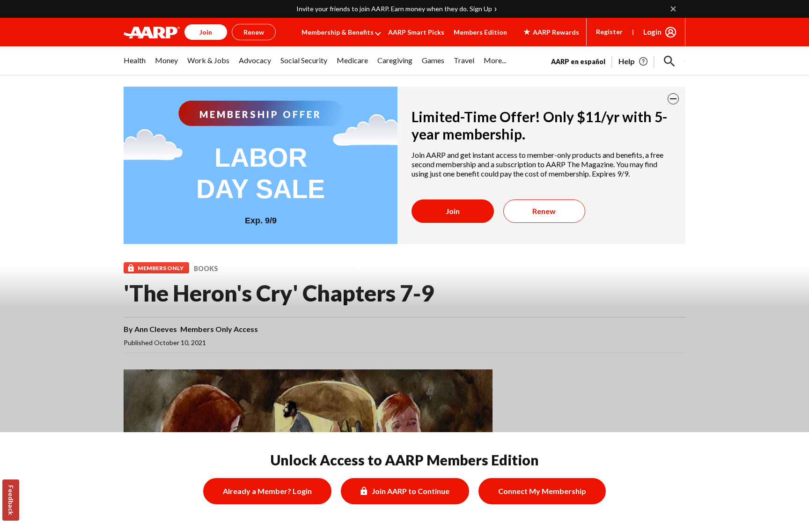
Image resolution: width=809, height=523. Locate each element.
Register (609, 32)
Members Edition (480, 32)
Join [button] (205, 32)
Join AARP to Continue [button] (410, 490)
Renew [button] (253, 32)
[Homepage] (152, 32)
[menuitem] (135, 65)
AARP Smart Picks (416, 32)
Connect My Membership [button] (542, 490)
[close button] (673, 98)
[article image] (633, 61)
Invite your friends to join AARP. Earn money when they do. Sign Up (394, 9)
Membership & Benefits (338, 32)
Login (652, 32)
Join (453, 210)
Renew (544, 210)
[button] (669, 61)
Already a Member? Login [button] (267, 490)
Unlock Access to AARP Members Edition (405, 459)
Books (206, 269)
